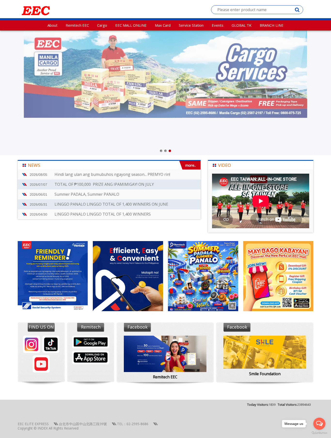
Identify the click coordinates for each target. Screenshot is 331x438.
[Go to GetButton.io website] (319, 433)
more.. (190, 165)
